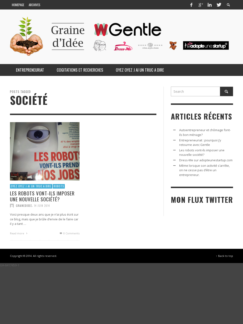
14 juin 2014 (42, 206)
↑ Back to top (224, 256)
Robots (59, 186)
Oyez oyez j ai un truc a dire (31, 186)
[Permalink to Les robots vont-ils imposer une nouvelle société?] (44, 151)
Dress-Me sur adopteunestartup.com (206, 160)
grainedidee (24, 206)
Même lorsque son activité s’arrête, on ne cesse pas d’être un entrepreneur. (204, 170)
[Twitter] (218, 4)
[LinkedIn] (209, 4)
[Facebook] (191, 4)
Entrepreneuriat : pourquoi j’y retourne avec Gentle (200, 142)
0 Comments (71, 233)
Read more (17, 233)
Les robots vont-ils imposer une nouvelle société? (42, 196)
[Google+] (200, 4)
